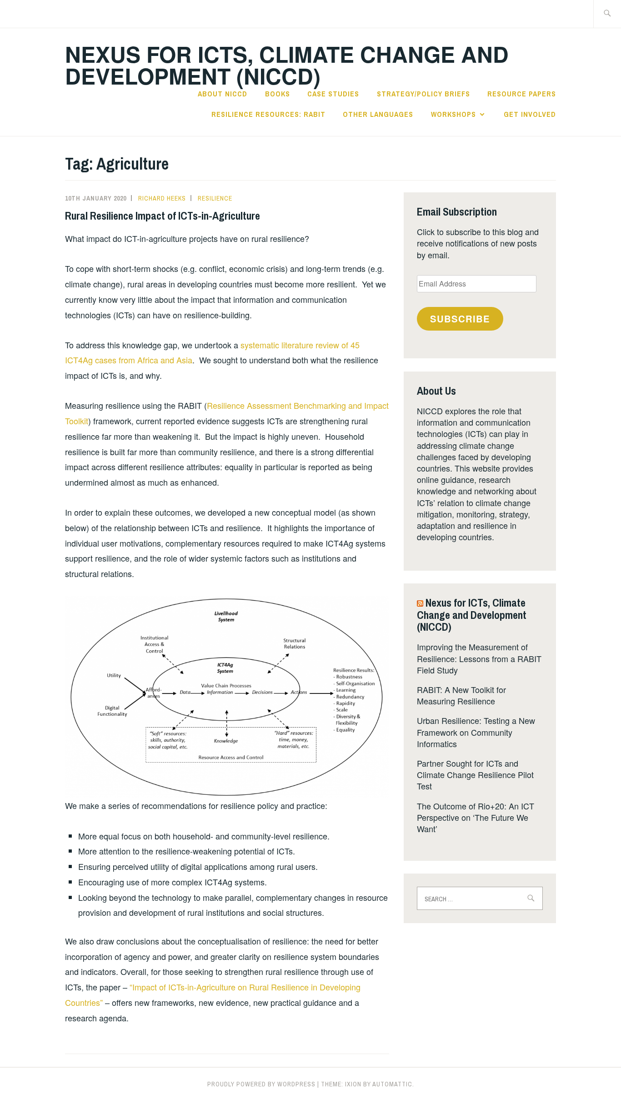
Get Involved (530, 114)
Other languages (378, 114)
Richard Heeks (162, 198)
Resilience (215, 198)
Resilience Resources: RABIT (268, 114)
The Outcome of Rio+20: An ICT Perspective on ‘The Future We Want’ (475, 817)
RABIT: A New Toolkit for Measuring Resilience (461, 695)
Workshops (453, 114)
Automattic (392, 1084)
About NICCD (222, 94)
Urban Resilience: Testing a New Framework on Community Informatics (476, 731)
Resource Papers (521, 94)
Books (277, 94)
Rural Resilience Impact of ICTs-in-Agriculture (162, 215)
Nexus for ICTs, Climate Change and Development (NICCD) (287, 64)
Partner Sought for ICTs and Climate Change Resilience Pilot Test (475, 774)
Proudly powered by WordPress (261, 1084)
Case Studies (333, 94)
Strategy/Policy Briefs (423, 94)
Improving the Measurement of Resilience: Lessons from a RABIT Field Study (479, 658)
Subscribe (460, 318)
